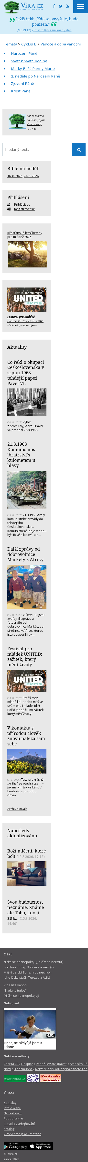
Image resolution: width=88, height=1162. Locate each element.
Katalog (9, 1129)
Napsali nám (13, 1113)
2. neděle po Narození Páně (35, 76)
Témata (10, 44)
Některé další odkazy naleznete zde (61, 1069)
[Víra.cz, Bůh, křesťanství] (23, 7)
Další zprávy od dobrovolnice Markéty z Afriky (25, 554)
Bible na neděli (23, 168)
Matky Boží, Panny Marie (33, 68)
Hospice (27, 1064)
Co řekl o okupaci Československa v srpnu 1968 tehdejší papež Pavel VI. (25, 372)
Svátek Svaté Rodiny (29, 60)
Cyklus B (28, 44)
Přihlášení (18, 197)
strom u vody (34, 124)
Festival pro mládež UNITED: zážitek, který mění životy (24, 656)
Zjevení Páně (22, 83)
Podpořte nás (14, 1118)
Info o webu (12, 1108)
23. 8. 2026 (31, 176)
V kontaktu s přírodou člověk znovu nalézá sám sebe (26, 736)
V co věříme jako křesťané (22, 1134)
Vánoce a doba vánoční (61, 44)
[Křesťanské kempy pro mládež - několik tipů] (26, 254)
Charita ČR (11, 1064)
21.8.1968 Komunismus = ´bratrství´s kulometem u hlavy (23, 454)
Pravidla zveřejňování (19, 1123)
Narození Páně (24, 53)
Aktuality (17, 347)
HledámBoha (23, 1069)
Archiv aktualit (17, 809)
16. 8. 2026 (14, 176)
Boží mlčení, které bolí (26, 853)
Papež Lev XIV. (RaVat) (51, 1064)
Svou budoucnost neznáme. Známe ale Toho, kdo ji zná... (25, 910)
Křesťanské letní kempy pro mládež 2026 (24, 235)
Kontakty (10, 1102)
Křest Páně (21, 91)
